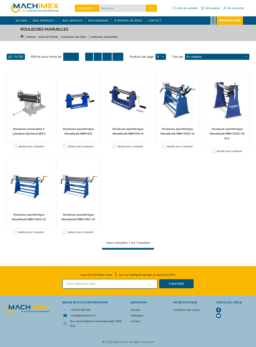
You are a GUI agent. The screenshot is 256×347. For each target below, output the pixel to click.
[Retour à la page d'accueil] (22, 36)
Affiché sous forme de (46, 56)
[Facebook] (218, 310)
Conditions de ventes (186, 310)
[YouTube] (218, 315)
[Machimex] (36, 8)
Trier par (177, 56)
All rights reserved (141, 342)
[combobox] (161, 57)
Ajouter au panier (29, 137)
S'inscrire (176, 283)
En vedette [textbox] (194, 56)
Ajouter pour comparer (31, 146)
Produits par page (141, 56)
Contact (135, 321)
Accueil (135, 310)
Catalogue (136, 315)
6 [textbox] (158, 56)
